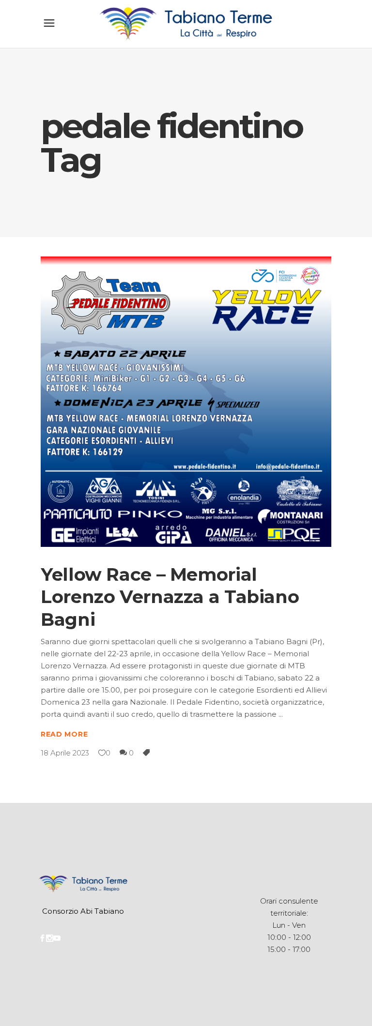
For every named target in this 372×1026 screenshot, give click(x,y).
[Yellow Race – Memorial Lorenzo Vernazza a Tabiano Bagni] (186, 401)
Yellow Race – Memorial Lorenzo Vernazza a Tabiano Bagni (170, 596)
